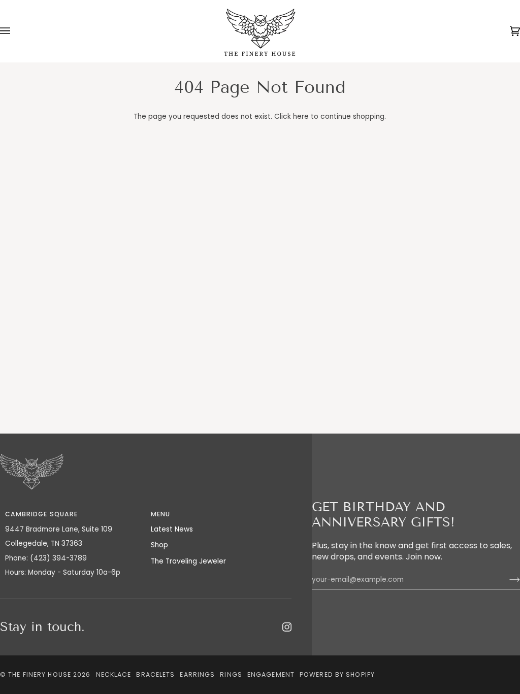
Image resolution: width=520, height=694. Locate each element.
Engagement (271, 674)
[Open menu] (15, 31)
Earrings (197, 674)
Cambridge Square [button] (41, 514)
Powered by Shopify (337, 674)
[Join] (506, 580)
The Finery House (39, 674)
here (301, 116)
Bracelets (155, 674)
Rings (231, 674)
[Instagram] (286, 627)
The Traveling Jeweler (188, 561)
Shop (159, 545)
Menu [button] (160, 514)
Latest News (172, 529)
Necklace (114, 674)
